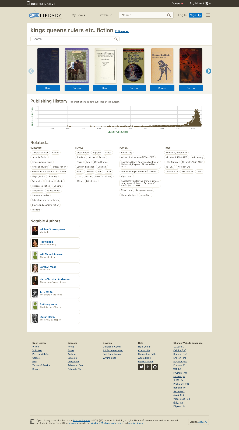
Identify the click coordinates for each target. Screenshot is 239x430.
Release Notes (145, 361)
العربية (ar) (178, 346)
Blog (34, 361)
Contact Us (144, 350)
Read (48, 88)
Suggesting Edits (147, 354)
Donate (178, 3)
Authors (72, 354)
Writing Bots (109, 358)
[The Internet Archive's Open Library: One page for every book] (45, 15)
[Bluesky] (141, 367)
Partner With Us (40, 354)
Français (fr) (180, 365)
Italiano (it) (179, 376)
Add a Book (144, 358)
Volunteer (37, 350)
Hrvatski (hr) (180, 372)
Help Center (144, 346)
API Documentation (113, 350)
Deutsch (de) (180, 354)
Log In (182, 15)
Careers (36, 358)
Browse (104, 15)
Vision (35, 346)
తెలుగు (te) (178, 395)
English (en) (179, 358)
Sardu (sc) (178, 391)
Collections (73, 361)
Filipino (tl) (179, 406)
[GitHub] (155, 367)
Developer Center (112, 346)
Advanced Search (77, 365)
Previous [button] (29, 75)
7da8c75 (202, 422)
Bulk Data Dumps (112, 354)
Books (71, 350)
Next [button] (208, 75)
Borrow (77, 88)
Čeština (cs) (179, 350)
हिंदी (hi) (177, 369)
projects (73, 423)
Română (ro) (180, 387)
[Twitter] (148, 367)
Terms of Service (41, 365)
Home (71, 346)
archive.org (117, 423)
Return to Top (75, 369)
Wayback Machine (100, 423)
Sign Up (195, 15)
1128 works (122, 31)
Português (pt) (181, 384)
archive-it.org (135, 423)
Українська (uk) (181, 399)
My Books (78, 15)
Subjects (72, 358)
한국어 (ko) (179, 380)
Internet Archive (81, 420)
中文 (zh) (178, 402)
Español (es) (180, 361)
